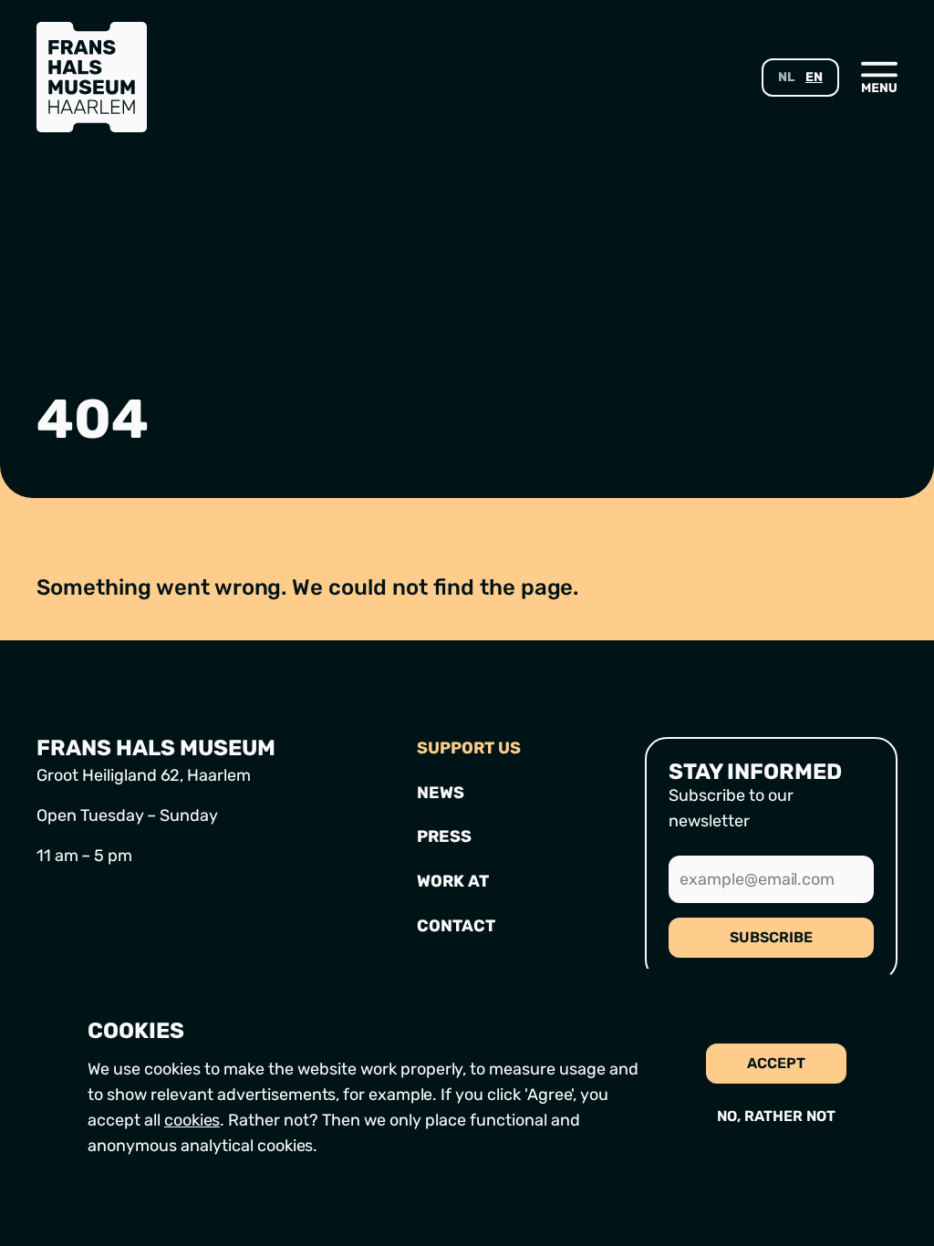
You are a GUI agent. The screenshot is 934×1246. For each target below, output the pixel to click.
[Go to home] (91, 77)
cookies (192, 1120)
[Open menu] (879, 76)
